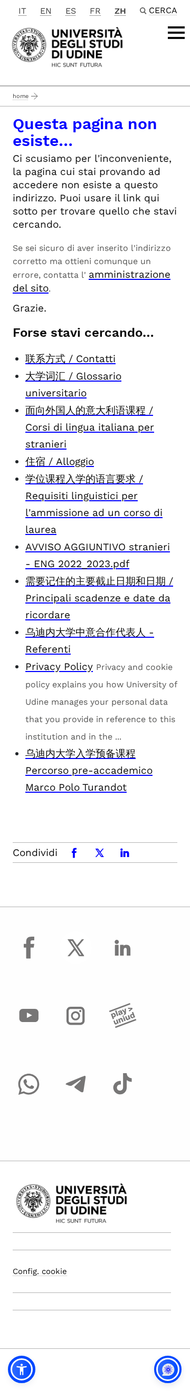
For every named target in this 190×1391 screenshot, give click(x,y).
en (46, 11)
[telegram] (76, 1094)
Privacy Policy (59, 666)
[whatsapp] (29, 1094)
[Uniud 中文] (67, 46)
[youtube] (29, 1026)
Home (20, 96)
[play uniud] (122, 1026)
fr (95, 11)
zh (120, 11)
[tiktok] (122, 1094)
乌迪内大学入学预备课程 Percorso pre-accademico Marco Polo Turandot (89, 770)
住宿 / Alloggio (59, 461)
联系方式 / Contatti (70, 359)
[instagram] (76, 1026)
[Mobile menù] (176, 33)
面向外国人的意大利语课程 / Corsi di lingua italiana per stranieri (89, 427)
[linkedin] (122, 957)
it (22, 11)
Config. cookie (40, 1271)
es (70, 11)
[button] (22, 1369)
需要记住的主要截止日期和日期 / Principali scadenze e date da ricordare (99, 598)
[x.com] (76, 957)
